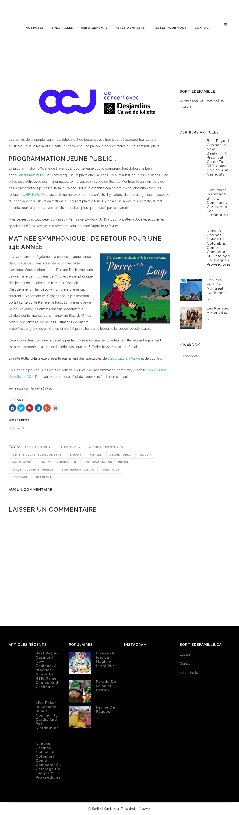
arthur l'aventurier (106, 447)
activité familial (38, 447)
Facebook (190, 344)
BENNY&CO (35, 195)
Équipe (185, 654)
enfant (75, 454)
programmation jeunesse (107, 462)
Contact (185, 663)
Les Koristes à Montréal (218, 310)
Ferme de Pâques (105, 709)
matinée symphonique (59, 462)
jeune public (121, 454)
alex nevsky (71, 447)
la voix (146, 454)
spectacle (111, 469)
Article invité (189, 672)
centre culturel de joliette (37, 454)
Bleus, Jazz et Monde (123, 358)
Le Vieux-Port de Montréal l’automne (216, 286)
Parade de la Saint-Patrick (106, 686)
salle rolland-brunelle (32, 469)
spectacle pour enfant (32, 477)
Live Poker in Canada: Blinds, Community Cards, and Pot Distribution (217, 202)
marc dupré (22, 462)
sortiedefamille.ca (78, 469)
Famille (96, 454)
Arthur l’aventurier (32, 175)
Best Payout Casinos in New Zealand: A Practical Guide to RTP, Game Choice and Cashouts (218, 157)
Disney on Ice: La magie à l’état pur (106, 659)
